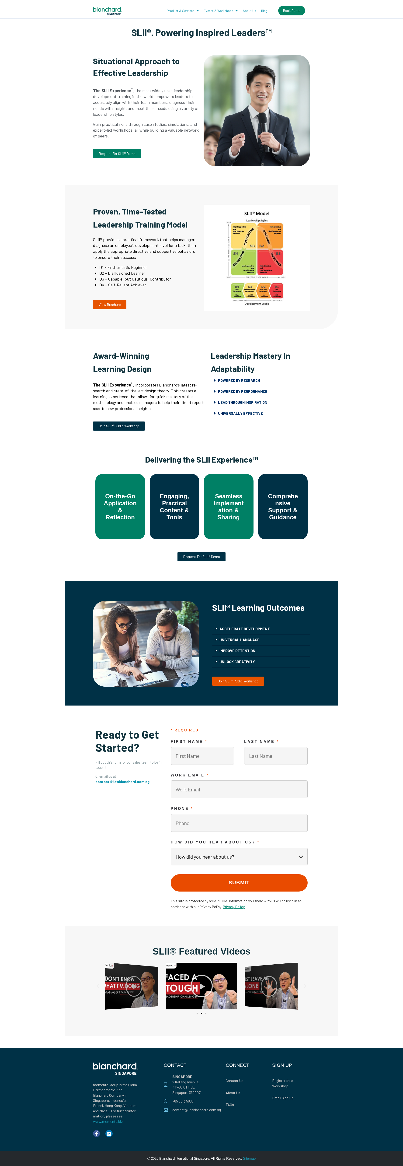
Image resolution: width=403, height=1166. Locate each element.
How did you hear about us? (215, 842)
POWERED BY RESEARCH (239, 380)
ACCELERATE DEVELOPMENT (244, 628)
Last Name (261, 741)
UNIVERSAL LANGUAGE (239, 639)
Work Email (190, 775)
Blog (264, 11)
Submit (239, 882)
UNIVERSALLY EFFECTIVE (240, 413)
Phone (182, 808)
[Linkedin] (108, 1133)
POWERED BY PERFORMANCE (243, 391)
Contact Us (234, 1080)
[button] (260, 380)
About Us (249, 11)
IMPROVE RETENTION (237, 650)
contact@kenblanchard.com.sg (122, 781)
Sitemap (249, 1158)
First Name (189, 741)
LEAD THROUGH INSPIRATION (242, 402)
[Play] (131, 986)
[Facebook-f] (96, 1133)
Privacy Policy (234, 906)
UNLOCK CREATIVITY (237, 661)
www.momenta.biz (108, 1121)
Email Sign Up (283, 1098)
